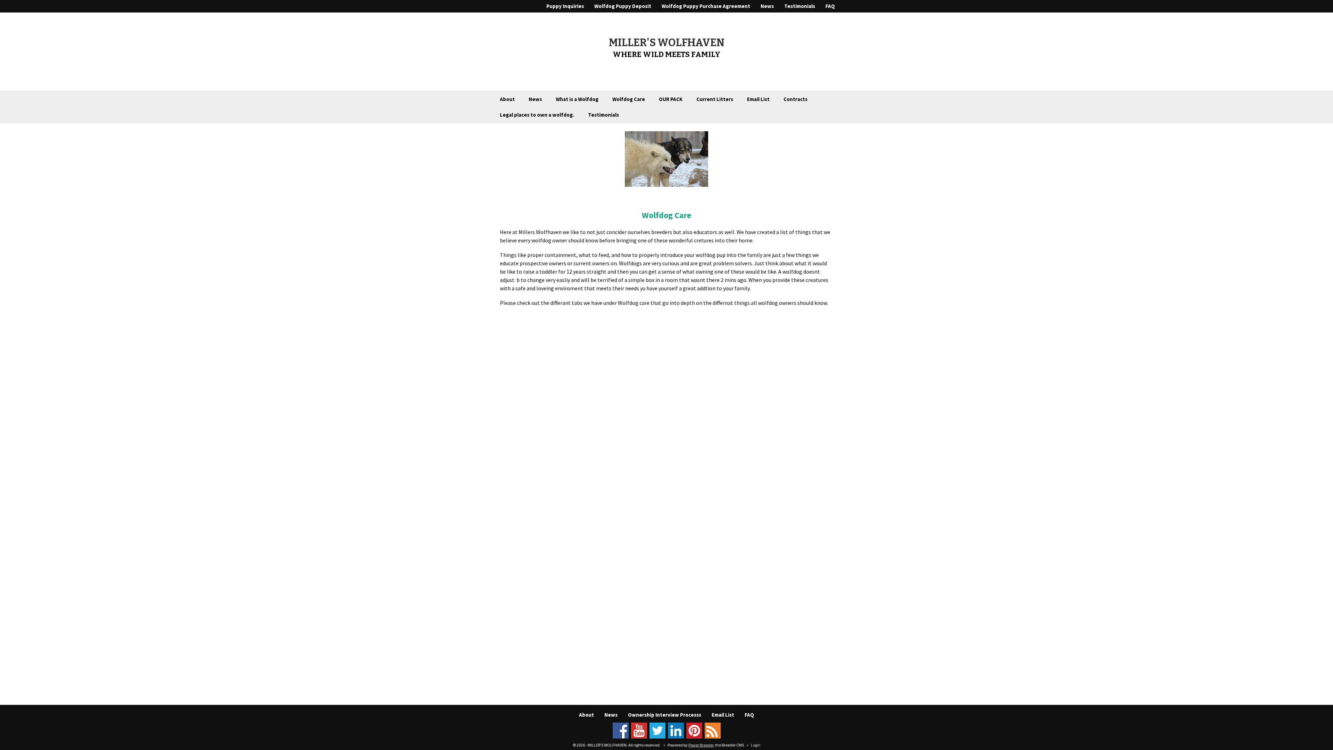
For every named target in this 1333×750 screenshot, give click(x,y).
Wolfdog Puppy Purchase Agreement (706, 6)
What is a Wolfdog (577, 99)
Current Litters (714, 99)
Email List (758, 99)
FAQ (830, 6)
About (507, 99)
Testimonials (799, 6)
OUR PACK (670, 99)
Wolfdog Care (628, 99)
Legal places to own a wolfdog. (537, 114)
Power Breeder (700, 745)
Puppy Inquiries (565, 6)
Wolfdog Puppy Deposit (622, 6)
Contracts (795, 99)
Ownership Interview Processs (664, 714)
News (767, 6)
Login (756, 745)
